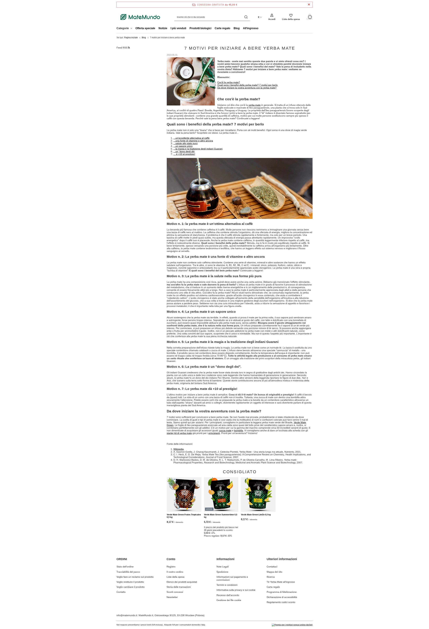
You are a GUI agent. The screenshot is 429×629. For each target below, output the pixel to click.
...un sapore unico (183, 146)
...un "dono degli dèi (184, 151)
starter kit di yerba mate (179, 433)
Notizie (163, 28)
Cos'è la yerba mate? (228, 82)
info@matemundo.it (126, 615)
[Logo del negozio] (140, 17)
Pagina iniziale (131, 37)
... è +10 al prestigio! (184, 154)
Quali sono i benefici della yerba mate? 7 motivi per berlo (247, 85)
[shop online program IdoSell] (292, 625)
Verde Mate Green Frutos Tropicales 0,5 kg (184, 515)
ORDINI (121, 559)
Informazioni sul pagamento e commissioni (232, 578)
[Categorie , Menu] (132, 28)
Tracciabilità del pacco (128, 571)
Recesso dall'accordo (228, 595)
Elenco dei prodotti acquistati (182, 582)
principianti (214, 433)
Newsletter (172, 597)
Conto (171, 559)
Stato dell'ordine (125, 566)
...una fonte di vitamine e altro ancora (193, 140)
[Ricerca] (246, 17)
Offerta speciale (145, 28)
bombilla (238, 430)
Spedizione (222, 571)
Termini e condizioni (227, 585)
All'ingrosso (250, 28)
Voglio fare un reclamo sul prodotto (135, 577)
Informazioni (225, 559)
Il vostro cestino (175, 571)
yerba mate (255, 105)
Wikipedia (178, 449)
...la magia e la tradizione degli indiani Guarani (198, 148)
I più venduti (178, 28)
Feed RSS (122, 47)
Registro (171, 566)
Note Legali (223, 566)
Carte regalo (222, 28)
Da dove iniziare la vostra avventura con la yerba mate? (247, 87)
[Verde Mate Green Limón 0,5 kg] (258, 494)
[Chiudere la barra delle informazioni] (309, 5)
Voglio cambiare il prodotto (130, 587)
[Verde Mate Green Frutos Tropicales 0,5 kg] (184, 494)
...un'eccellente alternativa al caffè (191, 138)
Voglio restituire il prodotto (130, 582)
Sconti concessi (175, 592)
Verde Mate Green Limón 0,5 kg (256, 514)
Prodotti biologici (200, 28)
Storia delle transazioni (179, 587)
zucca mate (225, 430)
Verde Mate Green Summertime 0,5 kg (220, 515)
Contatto (121, 592)
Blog (237, 28)
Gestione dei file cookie (229, 600)
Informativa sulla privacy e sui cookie (236, 590)
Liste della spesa (175, 577)
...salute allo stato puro (185, 143)
